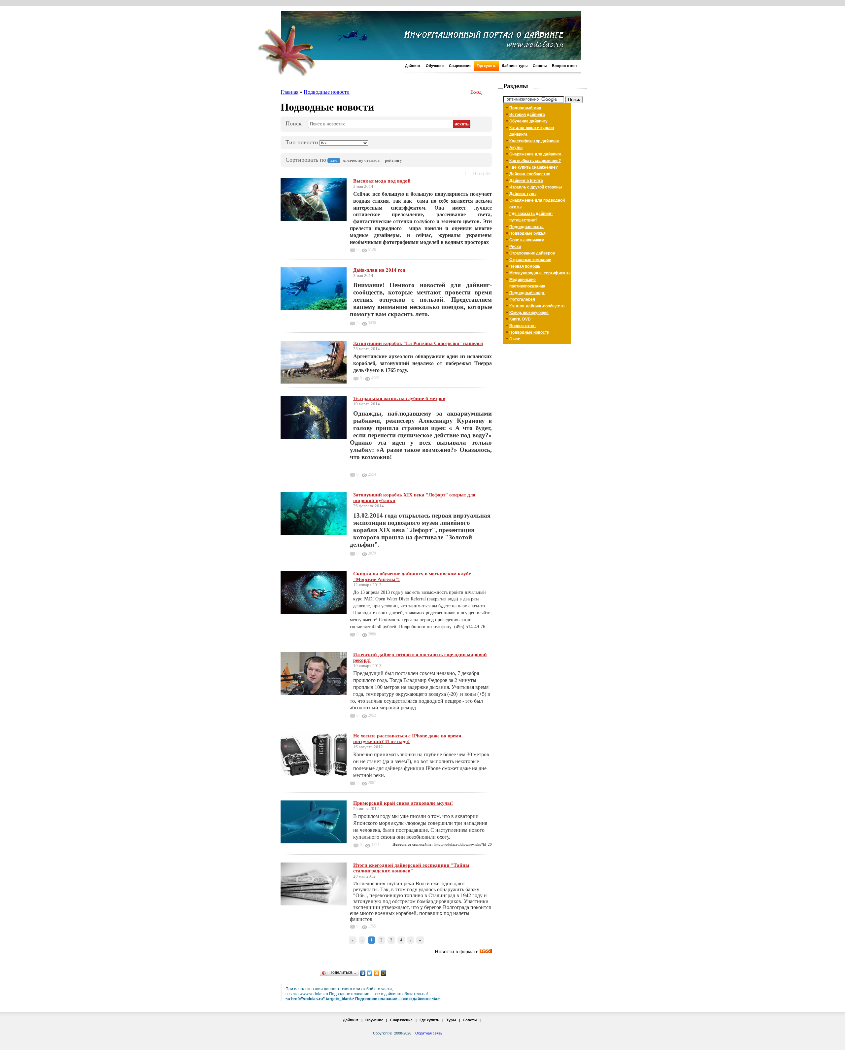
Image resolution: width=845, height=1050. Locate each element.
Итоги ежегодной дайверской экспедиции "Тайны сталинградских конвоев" (411, 868)
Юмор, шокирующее (529, 312)
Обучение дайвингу (528, 121)
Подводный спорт (527, 292)
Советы (540, 66)
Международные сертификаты (539, 273)
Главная (289, 92)
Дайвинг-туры (514, 66)
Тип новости (302, 142)
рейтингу (393, 160)
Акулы (516, 147)
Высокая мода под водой (382, 181)
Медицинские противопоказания (527, 282)
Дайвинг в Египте (526, 180)
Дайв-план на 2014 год (379, 270)
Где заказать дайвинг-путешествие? (531, 216)
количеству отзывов (361, 160)
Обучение (435, 66)
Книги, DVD (520, 319)
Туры (451, 1020)
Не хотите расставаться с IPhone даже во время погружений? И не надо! (407, 738)
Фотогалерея (522, 299)
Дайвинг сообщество (529, 174)
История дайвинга (527, 114)
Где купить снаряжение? (533, 167)
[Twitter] (369, 973)
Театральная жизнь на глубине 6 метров (399, 398)
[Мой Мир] (383, 973)
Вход (476, 92)
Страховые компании (530, 259)
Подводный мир (525, 108)
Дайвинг (413, 66)
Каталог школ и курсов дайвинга (531, 131)
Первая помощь (524, 266)
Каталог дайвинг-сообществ (536, 306)
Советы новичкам (526, 240)
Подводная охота (526, 226)
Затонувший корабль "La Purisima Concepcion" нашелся (418, 343)
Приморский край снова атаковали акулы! (403, 803)
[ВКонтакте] (362, 973)
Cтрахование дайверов (532, 253)
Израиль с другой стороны (535, 187)
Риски (515, 246)
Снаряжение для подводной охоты (537, 203)
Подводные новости (327, 92)
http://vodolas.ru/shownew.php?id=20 (463, 844)
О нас (514, 339)
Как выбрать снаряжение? (535, 160)
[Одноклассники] (376, 973)
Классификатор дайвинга (534, 141)
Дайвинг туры (522, 193)
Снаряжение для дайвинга (535, 154)
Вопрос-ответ (564, 66)
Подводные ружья (527, 233)
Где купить (486, 66)
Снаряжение (460, 66)
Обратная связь (428, 1033)
